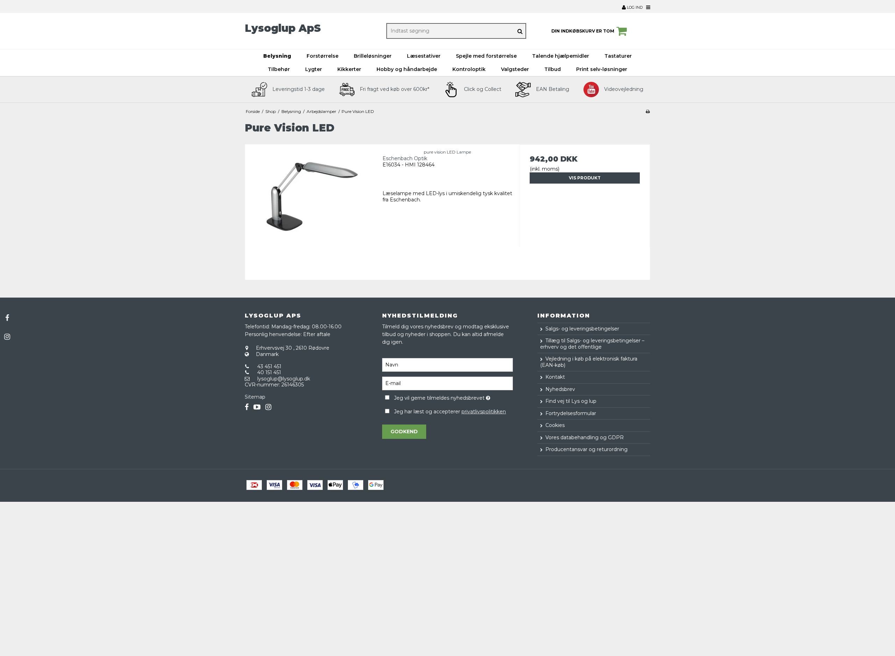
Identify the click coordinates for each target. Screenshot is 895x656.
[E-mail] (447, 383)
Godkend (404, 431)
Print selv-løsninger (601, 69)
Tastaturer (618, 56)
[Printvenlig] (647, 111)
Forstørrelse (322, 56)
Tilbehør (279, 69)
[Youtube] (256, 407)
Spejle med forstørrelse (486, 56)
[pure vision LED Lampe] (310, 209)
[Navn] (447, 364)
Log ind (634, 7)
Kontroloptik (469, 69)
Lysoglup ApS (283, 28)
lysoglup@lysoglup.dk (283, 379)
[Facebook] (7, 318)
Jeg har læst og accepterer (450, 411)
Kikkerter (349, 69)
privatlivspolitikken (483, 411)
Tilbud (552, 69)
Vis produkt (585, 177)
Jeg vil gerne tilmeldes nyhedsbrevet (453, 397)
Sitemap (255, 397)
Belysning (277, 56)
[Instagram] (7, 336)
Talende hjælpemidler (560, 56)
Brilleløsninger (373, 56)
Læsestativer (424, 56)
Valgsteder (515, 69)
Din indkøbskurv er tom (582, 31)
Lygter (313, 69)
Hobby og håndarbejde (407, 69)
